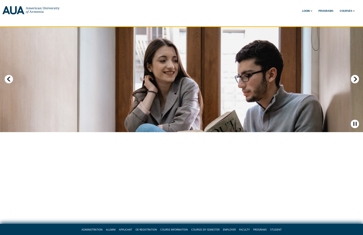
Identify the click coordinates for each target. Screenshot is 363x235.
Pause (355, 124)
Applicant (125, 229)
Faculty (244, 229)
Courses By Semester (205, 229)
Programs (260, 229)
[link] (325, 11)
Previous (9, 79)
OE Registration (146, 229)
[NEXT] (355, 79)
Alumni (111, 229)
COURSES (346, 10)
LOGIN (306, 10)
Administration (92, 229)
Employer (229, 229)
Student (276, 229)
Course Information (174, 229)
